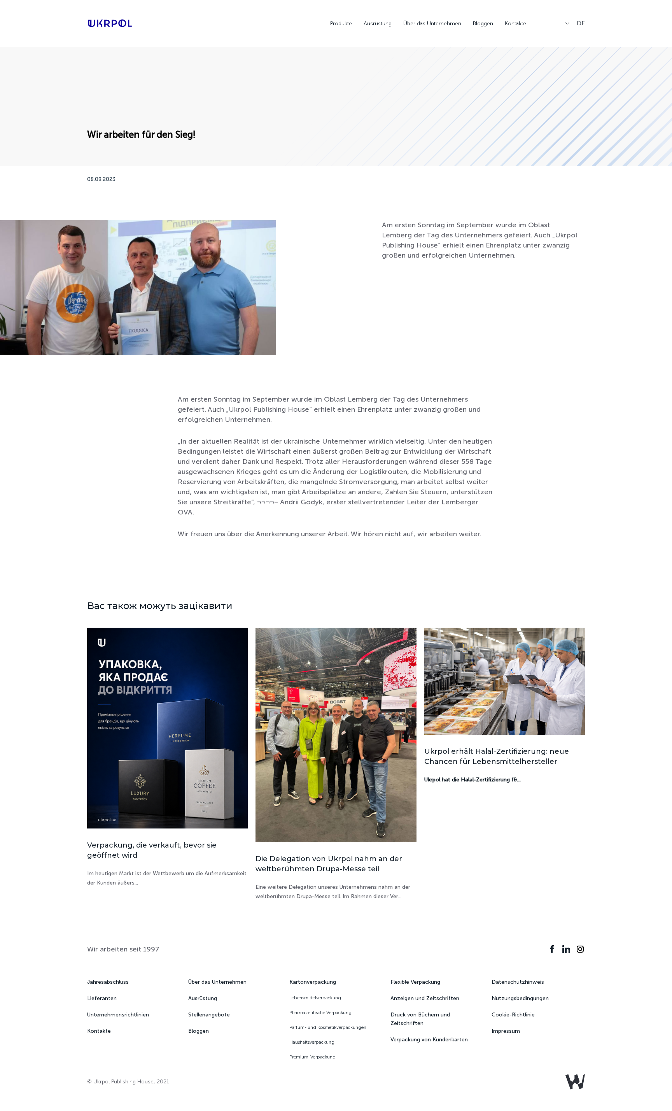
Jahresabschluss (108, 982)
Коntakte (515, 23)
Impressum (506, 1031)
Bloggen (483, 23)
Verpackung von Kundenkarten (429, 1039)
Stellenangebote (209, 1014)
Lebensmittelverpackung (315, 997)
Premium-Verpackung (312, 1057)
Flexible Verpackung (415, 982)
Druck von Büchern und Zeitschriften (420, 1019)
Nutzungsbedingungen (520, 998)
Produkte (341, 23)
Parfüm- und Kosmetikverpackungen (327, 1027)
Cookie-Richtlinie (513, 1014)
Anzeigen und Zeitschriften (424, 998)
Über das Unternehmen (432, 23)
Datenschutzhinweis (518, 982)
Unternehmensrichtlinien (118, 1014)
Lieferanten (102, 998)
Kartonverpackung (312, 982)
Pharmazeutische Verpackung (320, 1012)
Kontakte (99, 1031)
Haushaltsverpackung (311, 1042)
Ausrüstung (378, 23)
